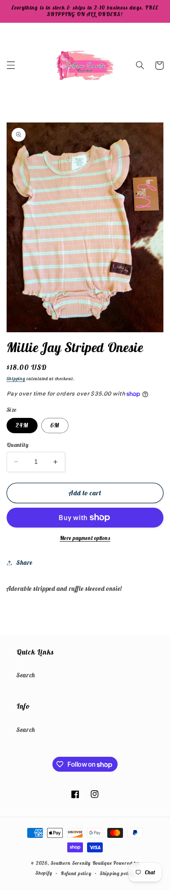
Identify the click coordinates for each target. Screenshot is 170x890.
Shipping (16, 378)
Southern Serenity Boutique (81, 863)
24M (22, 425)
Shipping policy (117, 873)
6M (54, 425)
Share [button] (25, 562)
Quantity (17, 445)
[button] (10, 65)
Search (26, 675)
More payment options (85, 538)
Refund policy (76, 873)
